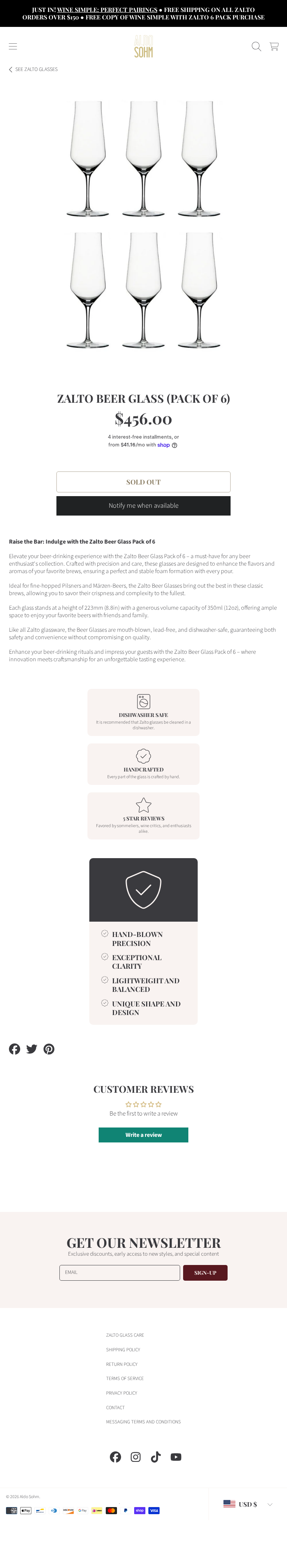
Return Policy (122, 1364)
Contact (115, 1407)
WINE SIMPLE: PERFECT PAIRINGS (107, 9)
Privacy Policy (121, 1393)
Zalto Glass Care (125, 1335)
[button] (13, 46)
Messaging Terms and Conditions (143, 1422)
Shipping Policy (123, 1349)
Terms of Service (125, 1378)
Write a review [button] (144, 1135)
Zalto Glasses (36, 69)
